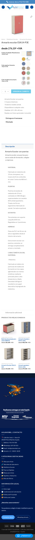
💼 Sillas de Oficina (7, 478)
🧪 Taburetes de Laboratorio (10, 464)
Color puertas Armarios (8, 66)
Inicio (3, 39)
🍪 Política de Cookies (8, 497)
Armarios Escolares (26, 39)
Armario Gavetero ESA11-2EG (23, 340)
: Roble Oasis (4, 54)
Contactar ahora (8, 517)
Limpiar (31, 51)
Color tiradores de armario (8, 80)
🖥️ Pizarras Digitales (7, 470)
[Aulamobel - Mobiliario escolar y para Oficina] (15, 7)
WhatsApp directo (22, 517)
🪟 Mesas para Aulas (7, 473)
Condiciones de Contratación (12, 492)
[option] (24, 53)
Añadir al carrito (21, 91)
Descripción (10, 146)
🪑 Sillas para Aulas (7, 461)
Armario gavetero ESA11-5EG (23, 366)
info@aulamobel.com (14, 448)
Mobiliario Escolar (12, 39)
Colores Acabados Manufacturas (10, 53)
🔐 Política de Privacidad (9, 494)
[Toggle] (3, 146)
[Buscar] (27, 7)
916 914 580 (13, 442)
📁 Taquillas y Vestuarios (8, 475)
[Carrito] (31, 7)
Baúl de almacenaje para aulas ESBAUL (8, 340)
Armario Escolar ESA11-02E (8, 366)
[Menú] (3, 7)
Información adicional (13, 313)
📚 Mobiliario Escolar (8, 467)
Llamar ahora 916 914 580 (19, 2)
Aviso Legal (7, 489)
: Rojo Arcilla (4, 66)
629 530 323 (14, 445)
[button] (24, 536)
